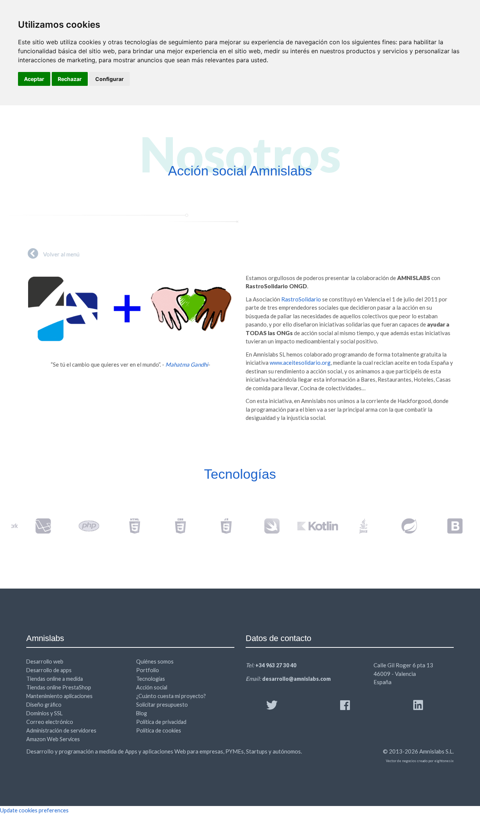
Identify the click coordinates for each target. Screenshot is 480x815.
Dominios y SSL (44, 713)
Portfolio (147, 670)
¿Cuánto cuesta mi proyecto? (171, 696)
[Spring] (400, 526)
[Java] (354, 526)
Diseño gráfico (44, 704)
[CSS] (171, 526)
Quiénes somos (155, 661)
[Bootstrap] (446, 526)
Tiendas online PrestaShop (58, 687)
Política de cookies (158, 730)
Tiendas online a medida (54, 679)
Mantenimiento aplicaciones (59, 696)
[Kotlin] (309, 526)
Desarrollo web (44, 661)
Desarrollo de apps (49, 670)
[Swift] (263, 526)
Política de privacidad (161, 722)
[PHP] (80, 526)
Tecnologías (150, 679)
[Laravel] (34, 526)
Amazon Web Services (53, 739)
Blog (141, 713)
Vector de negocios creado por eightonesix (420, 761)
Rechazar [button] (70, 79)
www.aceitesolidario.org (300, 362)
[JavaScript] (217, 526)
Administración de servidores (61, 730)
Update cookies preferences (34, 810)
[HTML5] (125, 526)
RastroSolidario (301, 299)
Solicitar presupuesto (162, 704)
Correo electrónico (49, 722)
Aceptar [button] (34, 79)
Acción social (151, 687)
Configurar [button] (109, 79)
